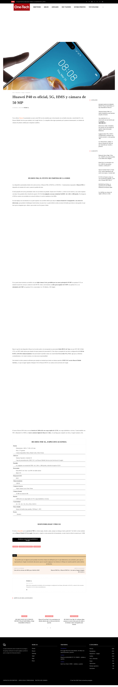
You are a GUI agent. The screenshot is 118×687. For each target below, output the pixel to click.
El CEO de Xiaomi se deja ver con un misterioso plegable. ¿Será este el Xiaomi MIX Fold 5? (107, 178)
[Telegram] (92, 2)
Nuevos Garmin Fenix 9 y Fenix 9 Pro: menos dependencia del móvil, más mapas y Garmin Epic (107, 171)
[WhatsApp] (100, 2)
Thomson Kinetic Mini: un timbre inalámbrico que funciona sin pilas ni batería (107, 113)
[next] (64, 2)
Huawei (21, 118)
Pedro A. (26, 107)
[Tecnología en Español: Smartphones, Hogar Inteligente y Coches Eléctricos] (22, 7)
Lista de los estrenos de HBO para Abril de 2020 (26, 570)
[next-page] (50, 628)
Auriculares (49, 616)
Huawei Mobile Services (25, 546)
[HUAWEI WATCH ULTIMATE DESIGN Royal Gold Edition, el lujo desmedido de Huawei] (24, 608)
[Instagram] (89, 2)
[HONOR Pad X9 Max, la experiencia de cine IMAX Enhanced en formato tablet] (93, 186)
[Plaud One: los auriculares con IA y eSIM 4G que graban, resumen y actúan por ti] (93, 164)
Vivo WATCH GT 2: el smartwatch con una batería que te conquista (106, 120)
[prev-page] (48, 628)
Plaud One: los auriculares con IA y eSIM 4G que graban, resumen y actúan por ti (106, 164)
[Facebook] (86, 2)
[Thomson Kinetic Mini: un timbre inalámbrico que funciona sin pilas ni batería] (93, 113)
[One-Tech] (16, 645)
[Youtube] (102, 2)
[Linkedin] (26, 589)
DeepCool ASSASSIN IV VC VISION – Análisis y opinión (27, 1)
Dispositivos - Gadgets (20, 92)
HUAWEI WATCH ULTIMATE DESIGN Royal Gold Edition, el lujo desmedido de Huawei (24, 621)
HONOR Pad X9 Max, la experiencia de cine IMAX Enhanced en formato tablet (105, 186)
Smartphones (27, 92)
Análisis (24, 616)
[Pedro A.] (19, 585)
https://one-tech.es (29, 583)
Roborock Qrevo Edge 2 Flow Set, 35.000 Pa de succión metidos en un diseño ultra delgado (107, 157)
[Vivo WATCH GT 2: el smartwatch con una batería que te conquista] (93, 120)
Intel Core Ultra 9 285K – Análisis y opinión (72, 664)
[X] (97, 2)
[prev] (62, 2)
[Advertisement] (59, 26)
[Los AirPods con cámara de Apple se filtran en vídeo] (93, 193)
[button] (103, 7)
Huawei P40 (37, 546)
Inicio (13, 92)
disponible (20, 531)
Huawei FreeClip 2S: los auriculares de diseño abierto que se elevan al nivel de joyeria (49, 621)
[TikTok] (94, 2)
